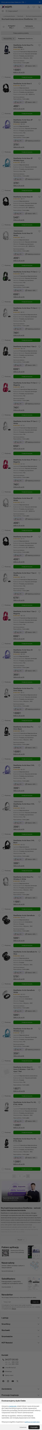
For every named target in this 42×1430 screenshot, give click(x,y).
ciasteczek (12, 1406)
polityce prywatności (32, 1422)
